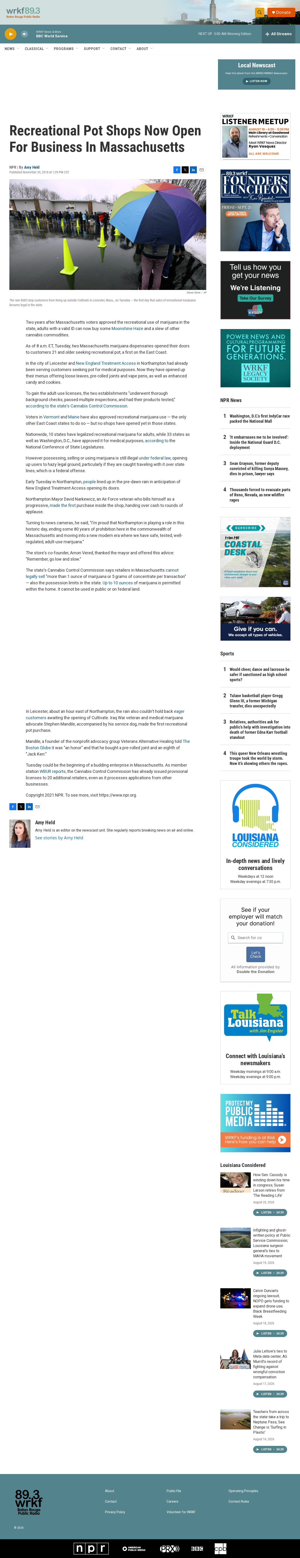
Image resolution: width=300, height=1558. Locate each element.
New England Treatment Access (106, 363)
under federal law (155, 458)
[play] (10, 34)
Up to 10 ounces (118, 582)
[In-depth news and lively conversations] (255, 816)
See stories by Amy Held (59, 837)
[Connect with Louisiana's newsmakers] (255, 1018)
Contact (118, 49)
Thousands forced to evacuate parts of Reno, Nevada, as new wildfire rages (260, 494)
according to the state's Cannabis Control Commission (76, 405)
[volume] (25, 34)
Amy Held (31, 167)
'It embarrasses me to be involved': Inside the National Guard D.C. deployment (259, 442)
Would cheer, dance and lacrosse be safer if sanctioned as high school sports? (260, 674)
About (142, 49)
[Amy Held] (19, 834)
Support (92, 49)
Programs (64, 49)
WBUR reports (53, 771)
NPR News (231, 400)
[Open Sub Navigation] (18, 49)
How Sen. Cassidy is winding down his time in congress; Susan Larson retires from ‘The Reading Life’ (271, 1185)
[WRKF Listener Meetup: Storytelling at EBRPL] (255, 136)
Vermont (51, 416)
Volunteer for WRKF (181, 1512)
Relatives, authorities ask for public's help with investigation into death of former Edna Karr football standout (260, 729)
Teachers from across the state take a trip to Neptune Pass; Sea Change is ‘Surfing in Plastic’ (271, 1422)
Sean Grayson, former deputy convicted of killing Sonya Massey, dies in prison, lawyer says (259, 468)
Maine (74, 416)
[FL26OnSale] (255, 210)
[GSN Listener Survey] (255, 290)
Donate (283, 12)
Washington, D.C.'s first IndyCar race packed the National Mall (260, 419)
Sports (227, 654)
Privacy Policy (115, 1512)
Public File (174, 1491)
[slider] (32, 33)
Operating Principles (243, 1491)
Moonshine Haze (127, 328)
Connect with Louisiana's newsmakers (255, 1060)
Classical (34, 49)
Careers (172, 1501)
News (10, 49)
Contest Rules (239, 1501)
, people (89, 481)
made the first (63, 505)
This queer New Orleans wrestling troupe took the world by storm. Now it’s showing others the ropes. (259, 758)
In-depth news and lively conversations (255, 864)
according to (156, 440)
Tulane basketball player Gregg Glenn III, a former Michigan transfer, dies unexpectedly (256, 700)
